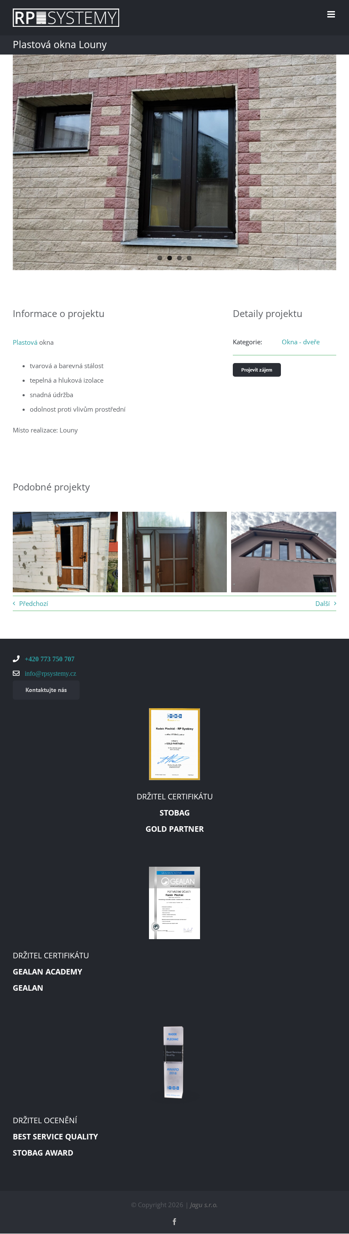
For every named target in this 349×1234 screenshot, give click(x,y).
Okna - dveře (301, 341)
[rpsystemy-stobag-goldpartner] (174, 711)
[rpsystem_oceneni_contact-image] (174, 1029)
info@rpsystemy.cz (49, 673)
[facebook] (174, 1221)
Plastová (25, 342)
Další (322, 603)
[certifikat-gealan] (174, 869)
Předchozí (33, 603)
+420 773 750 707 (48, 658)
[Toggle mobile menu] (331, 14)
